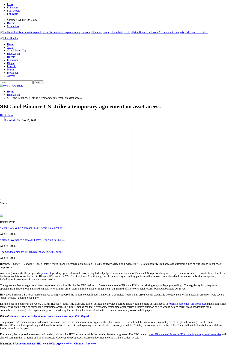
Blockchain (13, 53)
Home (10, 44)
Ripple (10, 63)
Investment (13, 72)
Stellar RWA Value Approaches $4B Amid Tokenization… (32, 227)
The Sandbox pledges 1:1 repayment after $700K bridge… (33, 251)
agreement (45, 273)
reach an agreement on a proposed (188, 303)
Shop (10, 47)
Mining (11, 69)
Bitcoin (11, 22)
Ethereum (12, 59)
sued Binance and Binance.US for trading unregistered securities (185, 334)
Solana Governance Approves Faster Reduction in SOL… (32, 239)
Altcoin (11, 75)
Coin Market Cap (16, 50)
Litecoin (11, 66)
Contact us (13, 26)
